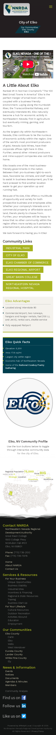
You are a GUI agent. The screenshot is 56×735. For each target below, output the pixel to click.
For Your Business (15, 578)
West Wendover (16, 647)
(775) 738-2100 (22, 552)
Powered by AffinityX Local (19, 726)
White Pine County (16, 657)
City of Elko (15, 255)
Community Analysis (16, 691)
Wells (11, 644)
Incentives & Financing (20, 592)
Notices (9, 674)
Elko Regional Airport (23, 269)
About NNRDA (13, 565)
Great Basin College (21, 277)
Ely (9, 661)
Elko (10, 640)
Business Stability (17, 585)
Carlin (11, 637)
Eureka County (14, 650)
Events (9, 671)
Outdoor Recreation (19, 613)
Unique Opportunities (19, 582)
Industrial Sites (16, 589)
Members (10, 685)
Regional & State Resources (23, 596)
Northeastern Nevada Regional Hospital (23, 286)
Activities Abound (17, 616)
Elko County (28, 29)
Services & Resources (20, 575)
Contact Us (11, 568)
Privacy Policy (38, 731)
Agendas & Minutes (16, 681)
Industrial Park (18, 248)
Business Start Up (17, 602)
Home (8, 561)
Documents (12, 678)
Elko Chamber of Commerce (27, 262)
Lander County (14, 654)
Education (13, 620)
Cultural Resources (18, 609)
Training (12, 599)
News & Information (19, 667)
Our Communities (29, 27)
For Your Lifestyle (15, 606)
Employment (15, 623)
